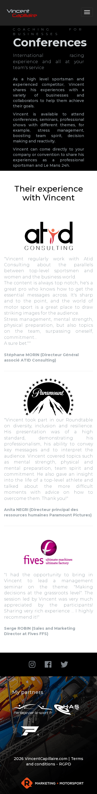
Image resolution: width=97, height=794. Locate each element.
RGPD (65, 764)
